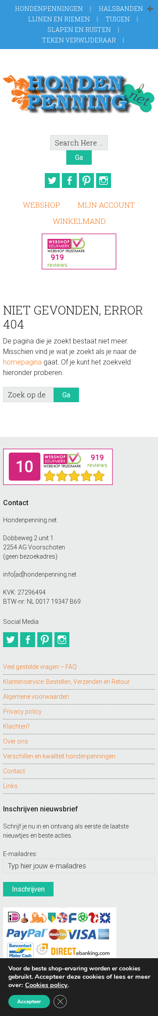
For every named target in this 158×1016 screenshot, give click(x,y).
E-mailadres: (20, 853)
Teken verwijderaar (79, 40)
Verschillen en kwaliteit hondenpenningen (59, 756)
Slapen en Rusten (79, 29)
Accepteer (29, 1001)
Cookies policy (46, 985)
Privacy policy (22, 711)
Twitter (52, 180)
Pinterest (86, 180)
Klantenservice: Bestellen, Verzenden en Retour (66, 681)
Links (10, 785)
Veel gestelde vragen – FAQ (40, 666)
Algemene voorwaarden (36, 696)
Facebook (69, 180)
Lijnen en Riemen (59, 19)
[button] (150, 9)
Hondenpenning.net (79, 92)
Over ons (15, 741)
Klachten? (16, 726)
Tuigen (118, 19)
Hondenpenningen (49, 8)
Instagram (103, 180)
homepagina (22, 362)
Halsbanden (121, 8)
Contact (14, 771)
